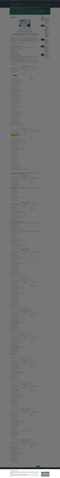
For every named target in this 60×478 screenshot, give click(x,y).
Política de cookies (28, 475)
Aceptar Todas (45, 472)
